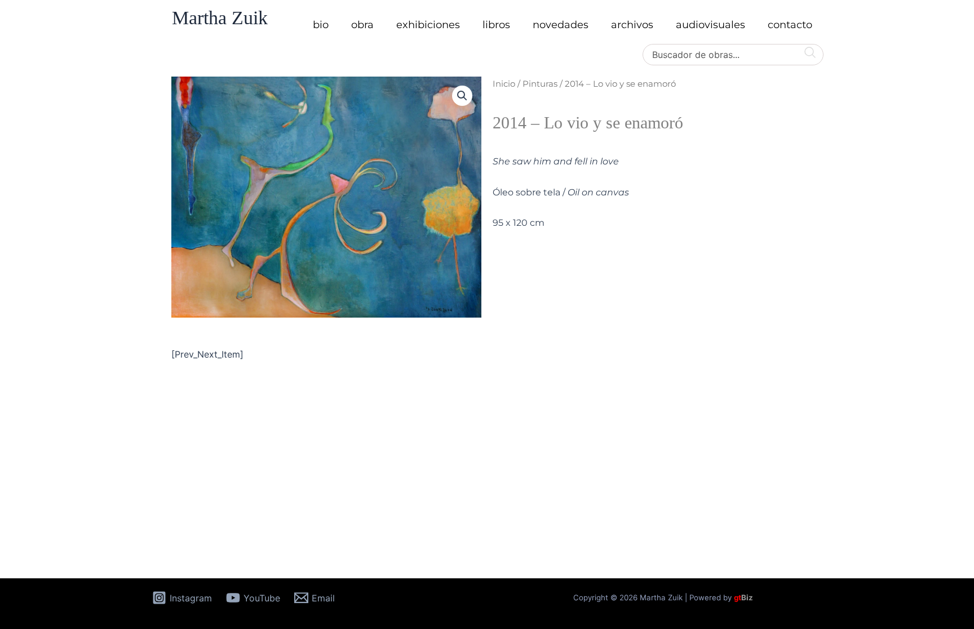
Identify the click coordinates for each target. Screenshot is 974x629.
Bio (321, 25)
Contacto (790, 25)
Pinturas (540, 84)
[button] (462, 96)
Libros (496, 25)
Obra (362, 25)
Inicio (504, 84)
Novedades (560, 25)
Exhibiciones (428, 25)
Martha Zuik (220, 17)
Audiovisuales (710, 25)
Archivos (632, 25)
